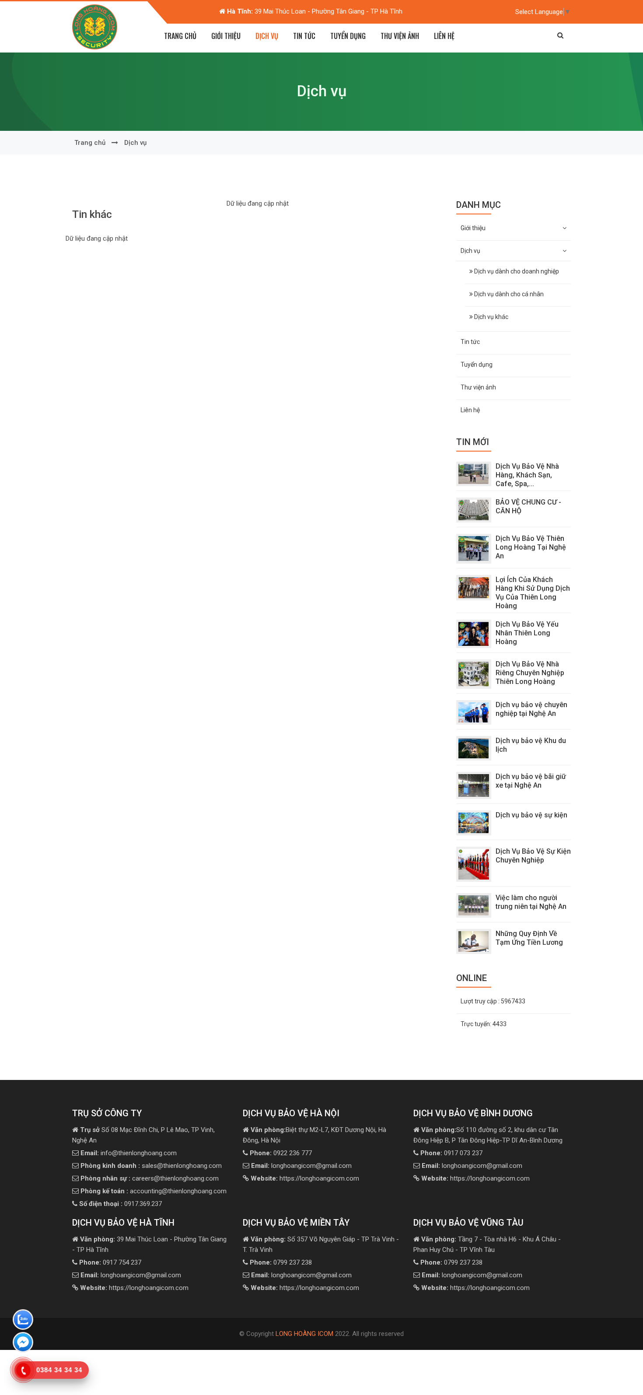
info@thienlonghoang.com (128, 1153)
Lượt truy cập (493, 1001)
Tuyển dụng (348, 36)
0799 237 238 (281, 1262)
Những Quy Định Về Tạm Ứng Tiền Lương (529, 937)
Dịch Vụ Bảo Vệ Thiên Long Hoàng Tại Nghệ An (531, 547)
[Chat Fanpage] (23, 1344)
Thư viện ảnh (400, 36)
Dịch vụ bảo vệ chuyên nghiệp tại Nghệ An (531, 709)
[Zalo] (23, 1321)
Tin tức (304, 36)
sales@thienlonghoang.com (151, 1166)
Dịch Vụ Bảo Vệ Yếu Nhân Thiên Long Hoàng (527, 633)
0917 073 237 (451, 1153)
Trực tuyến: (484, 1023)
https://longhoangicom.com (305, 1178)
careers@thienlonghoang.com (149, 1178)
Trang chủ (180, 36)
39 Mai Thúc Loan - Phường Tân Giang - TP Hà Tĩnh (202, 11)
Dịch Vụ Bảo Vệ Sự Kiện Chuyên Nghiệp (533, 855)
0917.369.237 (120, 1204)
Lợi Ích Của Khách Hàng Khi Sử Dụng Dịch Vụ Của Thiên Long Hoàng (533, 592)
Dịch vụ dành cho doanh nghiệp (516, 271)
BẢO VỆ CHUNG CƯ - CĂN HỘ (528, 506)
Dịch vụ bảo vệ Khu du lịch (531, 745)
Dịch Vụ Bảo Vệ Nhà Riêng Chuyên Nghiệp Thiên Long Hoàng (530, 673)
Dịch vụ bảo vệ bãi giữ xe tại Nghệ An (531, 780)
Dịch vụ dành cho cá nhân (508, 294)
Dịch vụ (135, 143)
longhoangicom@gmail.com (301, 1166)
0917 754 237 (110, 1262)
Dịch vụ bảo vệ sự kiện (531, 815)
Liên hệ (444, 36)
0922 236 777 (281, 1153)
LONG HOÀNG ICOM (304, 1334)
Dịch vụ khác (490, 316)
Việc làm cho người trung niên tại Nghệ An (531, 902)
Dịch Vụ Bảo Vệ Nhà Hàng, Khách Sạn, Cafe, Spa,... (527, 475)
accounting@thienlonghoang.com (153, 1191)
